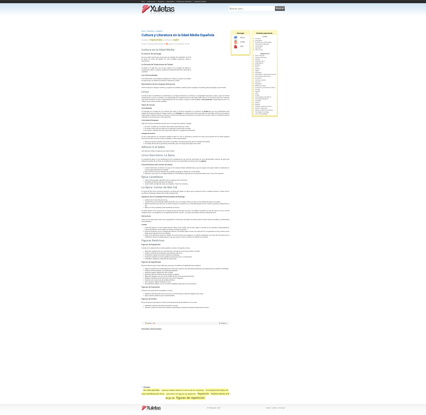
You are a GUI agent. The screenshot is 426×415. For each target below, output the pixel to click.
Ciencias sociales (260, 80)
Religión (257, 104)
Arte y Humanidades (261, 114)
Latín (256, 93)
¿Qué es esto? (151, 1)
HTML (242, 42)
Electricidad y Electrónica (263, 76)
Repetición (203, 393)
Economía (258, 78)
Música (257, 103)
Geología (258, 101)
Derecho (257, 82)
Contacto (274, 408)
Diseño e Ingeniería (261, 108)
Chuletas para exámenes (184, 1)
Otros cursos (259, 50)
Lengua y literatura (261, 57)
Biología (257, 65)
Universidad (259, 46)
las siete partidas (151, 390)
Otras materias (259, 55)
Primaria (257, 38)
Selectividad (170, 1)
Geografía (258, 72)
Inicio (143, 1)
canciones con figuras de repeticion (181, 394)
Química (257, 69)
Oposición (258, 48)
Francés (257, 89)
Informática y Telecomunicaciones (265, 74)
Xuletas (268, 408)
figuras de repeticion (190, 398)
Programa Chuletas (200, 1)
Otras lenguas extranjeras (263, 97)
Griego (257, 95)
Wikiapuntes (212, 408)
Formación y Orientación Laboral (265, 87)
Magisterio (258, 84)
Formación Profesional (262, 44)
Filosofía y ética (260, 61)
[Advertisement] (213, 22)
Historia (257, 59)
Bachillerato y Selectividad (263, 42)
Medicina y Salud (260, 86)
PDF (242, 46)
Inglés (257, 71)
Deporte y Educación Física (263, 106)
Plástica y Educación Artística (264, 110)
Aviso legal (281, 408)
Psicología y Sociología (262, 112)
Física (257, 67)
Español (159, 31)
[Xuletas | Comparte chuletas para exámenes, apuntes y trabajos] (158, 14)
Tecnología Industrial (261, 99)
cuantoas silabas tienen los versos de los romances (182, 390)
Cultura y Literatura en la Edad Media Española (177, 35)
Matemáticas (259, 63)
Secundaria (258, 40)
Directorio (161, 1)
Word (242, 37)
